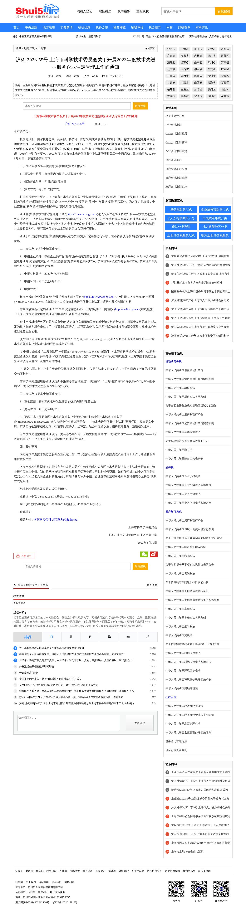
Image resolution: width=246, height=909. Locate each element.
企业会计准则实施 (176, 151)
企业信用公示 (172, 870)
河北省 (225, 49)
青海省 (212, 82)
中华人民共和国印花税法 (180, 555)
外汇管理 (124, 870)
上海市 (42, 48)
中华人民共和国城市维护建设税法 (185, 547)
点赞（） (27, 556)
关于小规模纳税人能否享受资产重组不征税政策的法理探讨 (51, 648)
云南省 (171, 76)
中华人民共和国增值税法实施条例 (185, 396)
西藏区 (225, 55)
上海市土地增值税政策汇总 (187, 851)
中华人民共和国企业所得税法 (182, 476)
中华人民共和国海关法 (178, 449)
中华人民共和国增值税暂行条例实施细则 (189, 379)
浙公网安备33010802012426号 (32, 902)
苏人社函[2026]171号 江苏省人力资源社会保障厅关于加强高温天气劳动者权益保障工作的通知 (71, 697)
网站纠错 (69, 882)
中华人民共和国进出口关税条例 (184, 458)
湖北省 (212, 55)
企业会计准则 (173, 124)
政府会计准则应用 (176, 169)
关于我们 (31, 882)
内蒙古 (185, 82)
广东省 (171, 55)
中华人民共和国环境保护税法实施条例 (188, 679)
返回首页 (150, 48)
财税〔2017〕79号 (70, 144)
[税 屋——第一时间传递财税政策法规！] (37, 17)
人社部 (63, 870)
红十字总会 (138, 870)
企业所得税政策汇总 (215, 209)
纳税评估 (137, 27)
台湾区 (198, 89)
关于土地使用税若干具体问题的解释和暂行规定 (193, 538)
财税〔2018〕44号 (76, 148)
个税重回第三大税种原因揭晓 (35, 36)
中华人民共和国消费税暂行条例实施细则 (189, 423)
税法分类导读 (181, 226)
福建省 (171, 89)
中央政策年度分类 (215, 218)
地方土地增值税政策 (215, 235)
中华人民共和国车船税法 (180, 608)
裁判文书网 (189, 870)
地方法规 (49, 27)
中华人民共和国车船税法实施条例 (185, 617)
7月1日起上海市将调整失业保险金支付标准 (196, 282)
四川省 (212, 62)
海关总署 (88, 870)
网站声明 (44, 882)
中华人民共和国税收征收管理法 (184, 706)
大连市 (171, 96)
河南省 (225, 62)
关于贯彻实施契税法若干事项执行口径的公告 (192, 644)
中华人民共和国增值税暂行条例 (184, 370)
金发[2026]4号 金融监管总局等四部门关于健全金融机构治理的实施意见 (58, 684)
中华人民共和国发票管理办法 (182, 723)
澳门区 (212, 89)
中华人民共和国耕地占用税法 (182, 653)
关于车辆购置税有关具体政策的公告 (187, 441)
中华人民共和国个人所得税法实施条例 (188, 502)
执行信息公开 (154, 870)
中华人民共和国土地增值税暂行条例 (187, 591)
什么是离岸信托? (28, 672)
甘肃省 (171, 82)
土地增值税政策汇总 (181, 235)
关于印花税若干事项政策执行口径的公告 (189, 564)
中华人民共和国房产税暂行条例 (184, 520)
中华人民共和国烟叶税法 (180, 626)
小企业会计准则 (174, 115)
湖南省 (198, 69)
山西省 (198, 82)
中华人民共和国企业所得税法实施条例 (188, 485)
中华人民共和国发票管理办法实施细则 (188, 732)
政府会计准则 (173, 160)
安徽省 (185, 55)
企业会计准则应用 (176, 133)
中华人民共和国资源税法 (180, 573)
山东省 (198, 62)
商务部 (40, 870)
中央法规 (31, 27)
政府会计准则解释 (176, 177)
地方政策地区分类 (215, 226)
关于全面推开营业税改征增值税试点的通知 (191, 405)
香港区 (185, 89)
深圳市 (225, 96)
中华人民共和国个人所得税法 (182, 494)
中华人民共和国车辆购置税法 (182, 432)
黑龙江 (212, 69)
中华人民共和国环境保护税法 (182, 670)
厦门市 (212, 96)
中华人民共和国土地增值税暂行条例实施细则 (192, 600)
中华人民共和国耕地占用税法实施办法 (188, 661)
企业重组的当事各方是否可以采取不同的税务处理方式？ (50, 678)
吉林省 (198, 55)
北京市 (171, 49)
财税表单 (184, 27)
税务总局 (52, 870)
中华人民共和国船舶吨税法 (181, 688)
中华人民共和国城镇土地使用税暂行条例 (189, 529)
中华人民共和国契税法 (178, 635)
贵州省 (212, 76)
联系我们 (57, 882)
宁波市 (198, 96)
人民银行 (101, 870)
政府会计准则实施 (176, 186)
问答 (169, 27)
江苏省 (185, 62)
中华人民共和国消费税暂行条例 (184, 414)
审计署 (112, 870)
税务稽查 (119, 27)
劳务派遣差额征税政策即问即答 (36, 666)
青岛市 (185, 96)
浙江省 (171, 62)
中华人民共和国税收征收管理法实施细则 (189, 714)
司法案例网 (204, 870)
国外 (225, 89)
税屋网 (19, 882)
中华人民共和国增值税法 (180, 387)
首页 (16, 27)
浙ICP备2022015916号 (65, 902)
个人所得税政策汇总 (181, 218)
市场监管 (75, 870)
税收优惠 (84, 27)
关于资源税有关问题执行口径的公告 (187, 582)
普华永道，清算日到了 (88, 36)
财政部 (29, 870)
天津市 (212, 49)
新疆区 (225, 82)
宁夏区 (225, 76)
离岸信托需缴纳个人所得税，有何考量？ (211, 36)
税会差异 (155, 27)
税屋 (18, 48)
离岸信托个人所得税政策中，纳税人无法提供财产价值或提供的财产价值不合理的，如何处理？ (71, 654)
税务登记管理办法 (176, 741)
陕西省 (185, 76)
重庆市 (198, 49)
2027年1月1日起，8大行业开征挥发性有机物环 (158, 36)
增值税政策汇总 (181, 209)
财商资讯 (202, 27)
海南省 (198, 76)
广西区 (225, 69)
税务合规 (102, 27)
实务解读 (66, 27)
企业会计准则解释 (176, 142)
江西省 (185, 69)
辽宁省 (171, 69)
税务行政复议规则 (176, 750)
